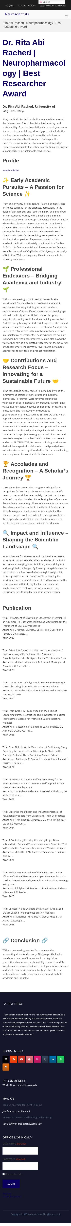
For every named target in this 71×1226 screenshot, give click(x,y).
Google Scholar (10, 170)
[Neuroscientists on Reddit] (5, 1067)
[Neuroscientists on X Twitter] (5, 1059)
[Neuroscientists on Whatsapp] (60, 1059)
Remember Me (13, 1174)
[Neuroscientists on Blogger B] (13, 1059)
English (46, 2)
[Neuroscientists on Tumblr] (45, 1059)
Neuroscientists (17, 14)
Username (14, 1143)
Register (7, 1193)
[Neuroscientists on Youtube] (21, 1059)
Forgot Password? (12, 1196)
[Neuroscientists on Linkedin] (52, 1059)
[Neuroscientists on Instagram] (37, 1059)
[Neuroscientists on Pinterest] (29, 1059)
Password (13, 1159)
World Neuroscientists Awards (19, 1085)
